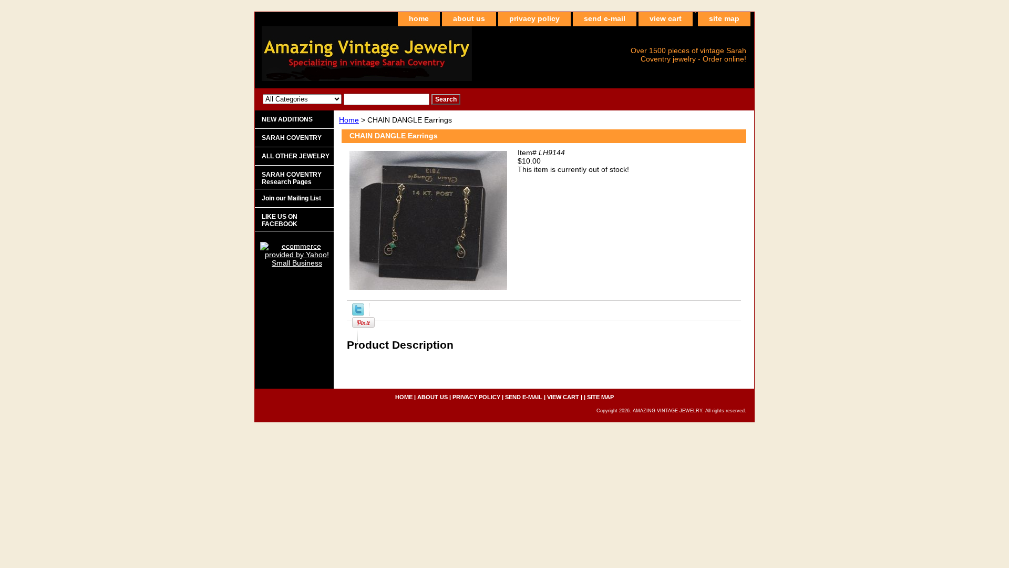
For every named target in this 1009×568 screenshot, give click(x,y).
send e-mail (604, 18)
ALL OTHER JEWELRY (296, 156)
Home (349, 120)
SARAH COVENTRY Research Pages (292, 178)
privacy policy (534, 18)
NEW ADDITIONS (287, 119)
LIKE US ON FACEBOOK (279, 220)
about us (469, 18)
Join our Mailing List (291, 198)
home (419, 18)
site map (724, 18)
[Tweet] (358, 313)
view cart (666, 18)
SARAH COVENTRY (292, 137)
